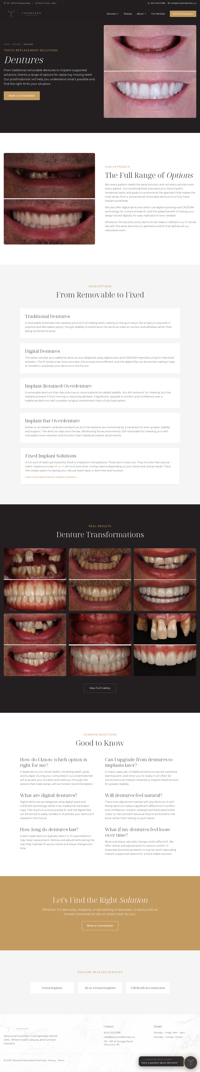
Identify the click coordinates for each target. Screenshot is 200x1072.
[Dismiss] (180, 1059)
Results (128, 13)
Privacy (52, 1060)
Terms (61, 1060)
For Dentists (158, 13)
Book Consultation (183, 13)
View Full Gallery (100, 688)
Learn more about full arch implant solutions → (52, 477)
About (140, 13)
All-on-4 (59, 466)
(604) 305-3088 (158, 3)
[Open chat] (190, 1062)
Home (7, 44)
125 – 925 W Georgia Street (18, 3)
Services (111, 13)
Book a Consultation (22, 95)
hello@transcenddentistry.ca (119, 1037)
